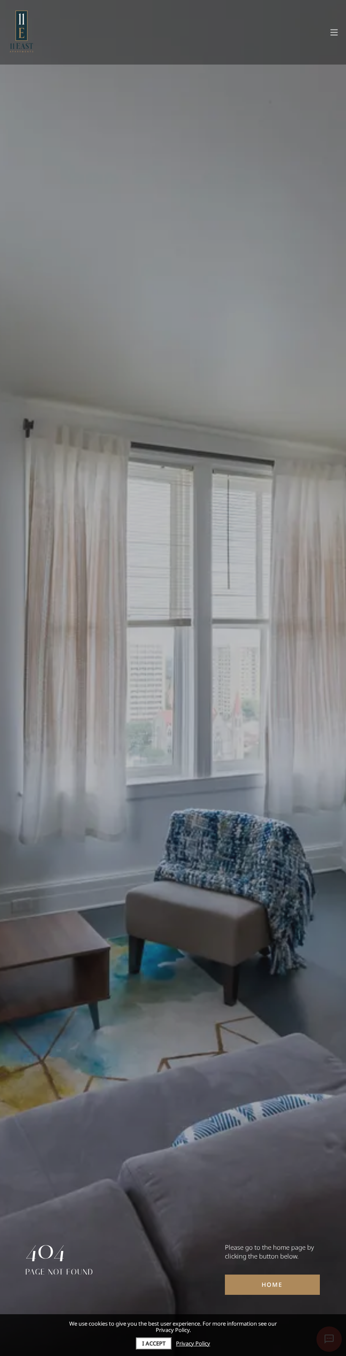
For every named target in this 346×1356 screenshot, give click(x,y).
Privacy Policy (193, 1343)
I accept (153, 1343)
